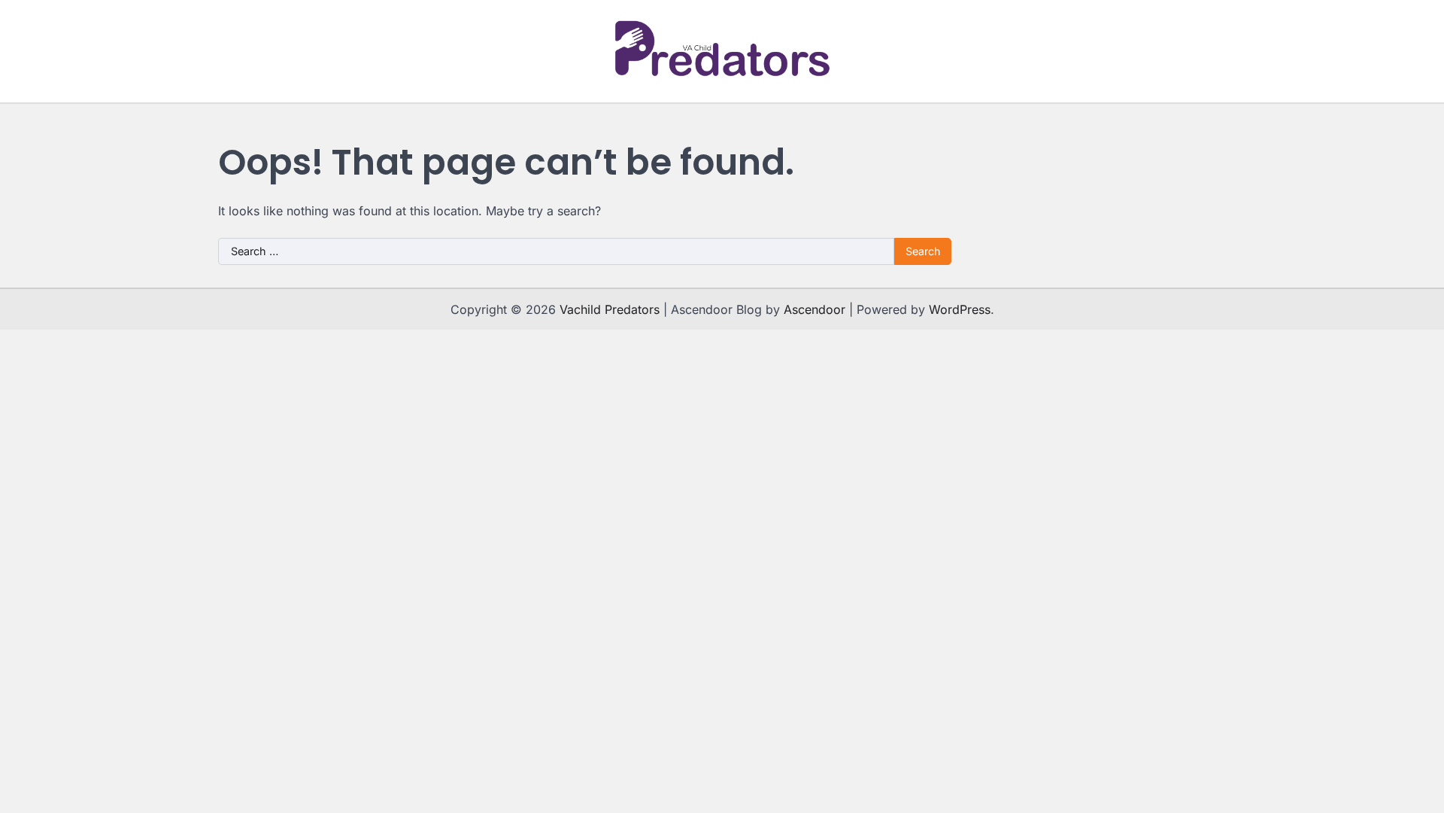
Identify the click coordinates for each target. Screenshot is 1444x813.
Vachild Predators (610, 309)
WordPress (959, 309)
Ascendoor (814, 309)
